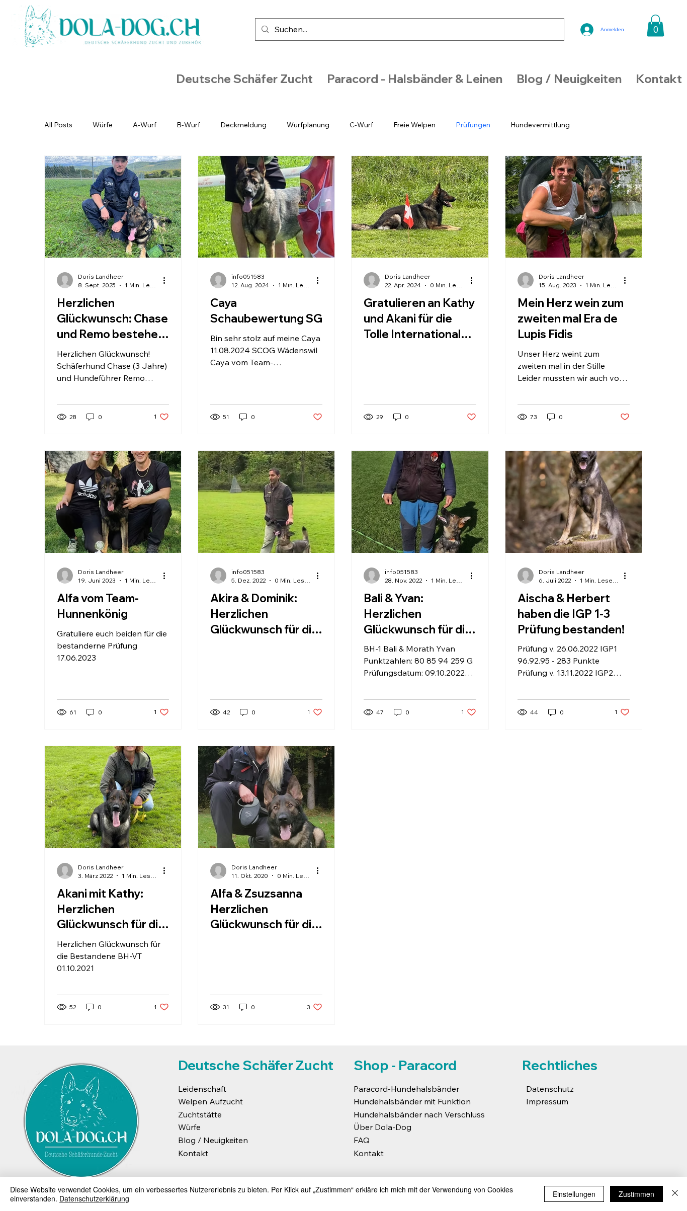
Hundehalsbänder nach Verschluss (419, 1114)
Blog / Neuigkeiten (213, 1140)
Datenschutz (550, 1089)
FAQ (362, 1140)
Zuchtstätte (200, 1114)
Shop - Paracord (405, 1065)
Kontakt (193, 1153)
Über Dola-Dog (382, 1127)
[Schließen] (675, 1194)
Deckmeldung (243, 124)
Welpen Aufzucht (210, 1101)
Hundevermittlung (540, 124)
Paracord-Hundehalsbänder (406, 1089)
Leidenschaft (202, 1089)
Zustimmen (636, 1194)
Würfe (103, 124)
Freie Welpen (414, 124)
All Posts (58, 124)
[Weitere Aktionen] (167, 280)
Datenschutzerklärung (94, 1198)
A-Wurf (144, 124)
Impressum (547, 1101)
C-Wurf (361, 124)
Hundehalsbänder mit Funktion (412, 1101)
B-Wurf (188, 124)
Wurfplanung (308, 124)
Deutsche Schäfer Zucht (255, 1065)
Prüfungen (473, 124)
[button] (655, 26)
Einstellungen (574, 1194)
